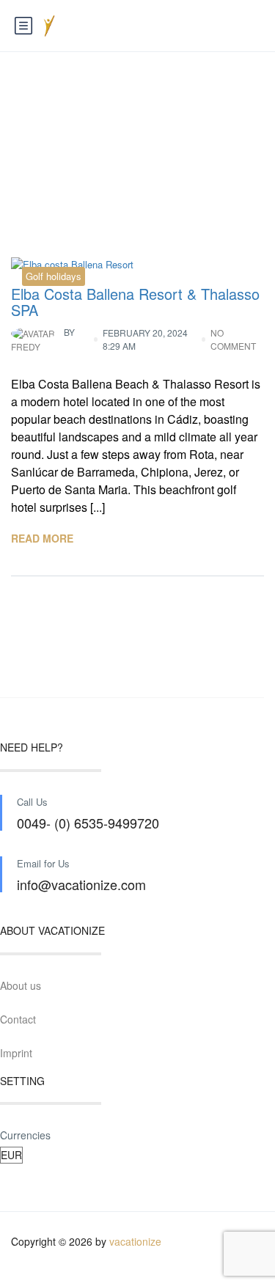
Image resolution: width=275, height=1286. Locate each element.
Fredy (43, 339)
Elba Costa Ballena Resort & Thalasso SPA (135, 301)
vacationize (135, 1241)
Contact (18, 1019)
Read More (42, 538)
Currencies (25, 1135)
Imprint (16, 1053)
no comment (233, 339)
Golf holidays (53, 276)
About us (20, 985)
